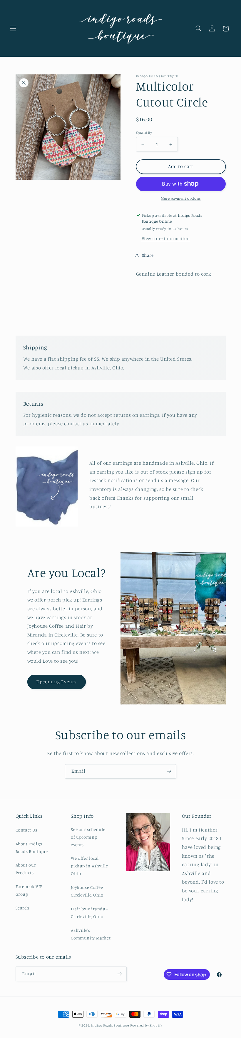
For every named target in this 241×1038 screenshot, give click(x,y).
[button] (13, 28)
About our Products (26, 868)
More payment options (181, 198)
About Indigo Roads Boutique (32, 847)
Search (22, 907)
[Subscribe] (169, 771)
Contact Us (26, 829)
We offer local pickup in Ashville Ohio (89, 866)
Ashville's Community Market (91, 934)
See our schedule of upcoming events (88, 837)
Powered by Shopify (146, 1025)
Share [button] (148, 255)
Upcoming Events (56, 681)
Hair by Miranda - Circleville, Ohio (89, 912)
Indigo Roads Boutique (110, 1025)
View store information (166, 238)
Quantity (144, 132)
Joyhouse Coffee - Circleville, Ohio (88, 891)
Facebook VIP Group (29, 890)
